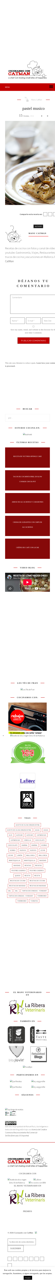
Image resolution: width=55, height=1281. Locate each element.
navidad (42, 860)
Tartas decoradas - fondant (21, 896)
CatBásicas (41, 835)
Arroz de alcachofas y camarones (27, 502)
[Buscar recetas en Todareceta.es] (14, 1109)
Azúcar (19, 835)
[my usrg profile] (38, 1087)
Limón (19, 855)
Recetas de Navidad (17, 886)
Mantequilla (14, 860)
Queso (17, 875)
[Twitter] (50, 214)
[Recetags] (16, 1081)
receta (27, 875)
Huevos (23, 850)
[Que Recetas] (16, 1087)
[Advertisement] (27, 28)
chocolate (40, 840)
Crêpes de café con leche (27, 547)
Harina (24, 845)
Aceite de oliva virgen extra (28, 825)
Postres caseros (19, 870)
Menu (7, 87)
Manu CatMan (36, 99)
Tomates (34, 901)
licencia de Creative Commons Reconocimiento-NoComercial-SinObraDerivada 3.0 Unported (26, 1132)
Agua (37, 830)
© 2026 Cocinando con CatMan (21, 1233)
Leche (42, 850)
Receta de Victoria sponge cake (27, 456)
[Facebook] (45, 214)
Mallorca (30, 855)
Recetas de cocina (18, 881)
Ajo (10, 835)
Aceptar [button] (28, 1278)
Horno (44, 845)
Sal (9, 891)
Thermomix (42, 896)
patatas (28, 865)
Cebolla (27, 840)
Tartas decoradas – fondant (34, 891)
